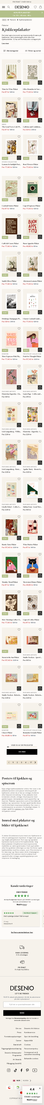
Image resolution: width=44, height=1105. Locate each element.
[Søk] (8, 7)
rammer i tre (19, 809)
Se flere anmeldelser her (22, 932)
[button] (32, 1094)
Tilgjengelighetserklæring (11, 1049)
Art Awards (17, 1060)
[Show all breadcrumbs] (4, 20)
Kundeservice (29, 1032)
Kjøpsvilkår (28, 1041)
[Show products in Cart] (40, 7)
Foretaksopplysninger (12, 1037)
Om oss (18, 1028)
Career (18, 1041)
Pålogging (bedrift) (14, 1064)
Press (19, 1032)
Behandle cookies (31, 1059)
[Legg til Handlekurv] (19, 82)
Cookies (27, 1045)
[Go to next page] (35, 762)
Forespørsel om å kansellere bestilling (32, 1053)
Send (22, 1013)
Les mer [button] (5, 43)
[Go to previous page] (9, 762)
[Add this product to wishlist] (19, 61)
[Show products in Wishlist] (35, 7)
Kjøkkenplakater (25, 20)
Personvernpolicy (20, 1018)
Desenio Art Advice (31, 1028)
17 (31, 762)
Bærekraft (17, 1045)
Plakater (13, 20)
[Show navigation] (3, 7)
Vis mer (22, 752)
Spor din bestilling (31, 1037)
